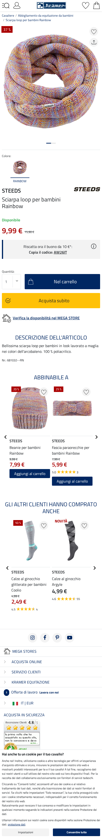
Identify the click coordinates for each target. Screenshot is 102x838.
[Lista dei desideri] (85, 5)
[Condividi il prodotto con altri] (93, 42)
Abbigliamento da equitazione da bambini (45, 15)
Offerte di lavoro (32, 692)
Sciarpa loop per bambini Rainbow (28, 20)
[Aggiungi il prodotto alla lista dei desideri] (93, 31)
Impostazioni (25, 832)
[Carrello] (96, 5)
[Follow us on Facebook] (45, 637)
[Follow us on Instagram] (32, 637)
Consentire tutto (77, 832)
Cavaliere (8, 15)
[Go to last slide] (5, 437)
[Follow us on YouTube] (69, 637)
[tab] (48, 143)
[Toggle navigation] (5, 5)
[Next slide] (96, 171)
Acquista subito (54, 300)
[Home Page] (51, 5)
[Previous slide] (5, 171)
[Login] (16, 5)
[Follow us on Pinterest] (57, 637)
